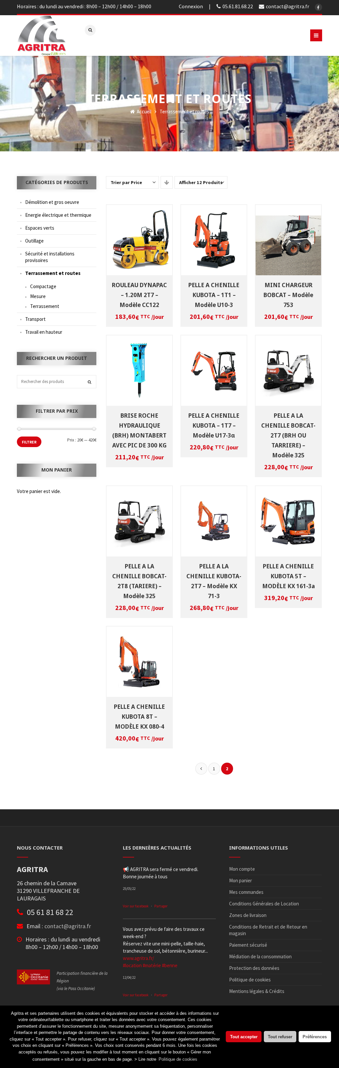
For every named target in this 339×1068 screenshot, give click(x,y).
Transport (35, 319)
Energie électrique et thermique (58, 215)
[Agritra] (42, 35)
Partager (161, 906)
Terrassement (44, 306)
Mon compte (242, 869)
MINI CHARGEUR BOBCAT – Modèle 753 (288, 295)
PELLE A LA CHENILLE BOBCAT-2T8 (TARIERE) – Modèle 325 (139, 581)
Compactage (43, 286)
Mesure (38, 296)
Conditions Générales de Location (264, 903)
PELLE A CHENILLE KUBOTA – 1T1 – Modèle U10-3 (213, 295)
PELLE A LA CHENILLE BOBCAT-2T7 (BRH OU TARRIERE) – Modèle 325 (288, 435)
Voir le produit (141, 244)
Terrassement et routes (52, 273)
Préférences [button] (315, 1036)
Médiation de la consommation (260, 956)
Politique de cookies (250, 979)
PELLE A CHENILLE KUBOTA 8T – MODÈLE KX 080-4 (139, 716)
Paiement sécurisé (248, 945)
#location (132, 965)
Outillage (34, 241)
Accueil (143, 111)
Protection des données (254, 968)
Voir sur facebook (136, 906)
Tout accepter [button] (244, 1036)
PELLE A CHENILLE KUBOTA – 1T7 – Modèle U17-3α (213, 425)
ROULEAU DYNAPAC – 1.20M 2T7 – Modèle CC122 (139, 295)
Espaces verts (39, 228)
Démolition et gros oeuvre (52, 202)
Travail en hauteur (43, 332)
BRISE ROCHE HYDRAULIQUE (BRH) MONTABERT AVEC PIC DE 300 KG (139, 430)
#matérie (152, 965)
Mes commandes (246, 892)
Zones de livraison (247, 915)
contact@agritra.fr (67, 926)
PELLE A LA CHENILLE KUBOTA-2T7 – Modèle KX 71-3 (213, 581)
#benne (169, 965)
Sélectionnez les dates (141, 236)
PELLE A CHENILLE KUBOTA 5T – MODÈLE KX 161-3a (288, 576)
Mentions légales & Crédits (256, 991)
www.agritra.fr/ (138, 958)
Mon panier (240, 880)
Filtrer (29, 441)
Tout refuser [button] (280, 1036)
